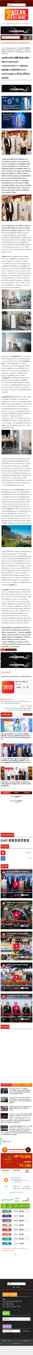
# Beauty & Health (11, 650)
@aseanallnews (6, 1141)
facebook (27, 793)
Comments (27, 1085)
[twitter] (19, 1287)
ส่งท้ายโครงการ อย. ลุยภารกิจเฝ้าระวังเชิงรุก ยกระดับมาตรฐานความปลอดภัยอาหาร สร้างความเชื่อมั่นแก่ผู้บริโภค (16, 784)
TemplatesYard (7, 1343)
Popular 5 (6, 1085)
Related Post (6, 714)
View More (28, 714)
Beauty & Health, (21, 83)
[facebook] (15, 2)
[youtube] (18, 2)
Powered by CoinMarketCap (16, 1192)
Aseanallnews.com (16, 1341)
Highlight (16, 1085)
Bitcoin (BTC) (16, 1177)
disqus (16, 793)
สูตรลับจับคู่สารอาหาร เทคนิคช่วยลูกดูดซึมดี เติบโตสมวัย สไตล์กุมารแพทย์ (20, 1108)
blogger (6, 793)
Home (3, 48)
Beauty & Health (19, 43)
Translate (9, 1333)
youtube (18, 687)
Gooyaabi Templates (26, 1343)
